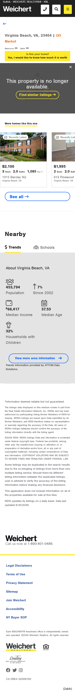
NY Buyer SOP (16, 617)
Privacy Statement (19, 583)
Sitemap (12, 592)
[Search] (56, 9)
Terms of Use (15, 574)
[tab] (13, 249)
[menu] (68, 9)
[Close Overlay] (70, 67)
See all (17, 196)
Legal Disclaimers (19, 566)
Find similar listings (36, 95)
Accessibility (15, 609)
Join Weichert (16, 600)
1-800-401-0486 (40, 543)
